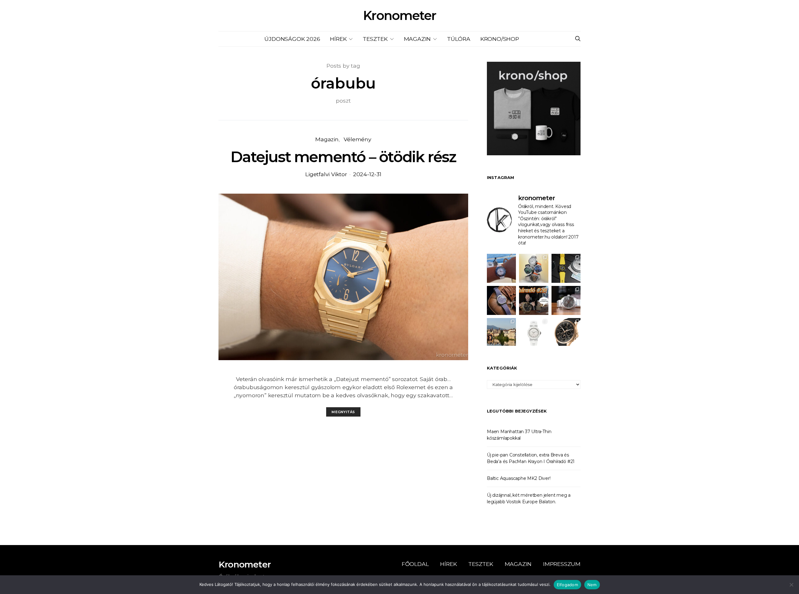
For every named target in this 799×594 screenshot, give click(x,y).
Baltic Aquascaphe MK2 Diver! (518, 478)
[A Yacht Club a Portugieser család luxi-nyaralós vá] (566, 332)
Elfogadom (567, 584)
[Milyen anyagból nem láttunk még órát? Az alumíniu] (533, 332)
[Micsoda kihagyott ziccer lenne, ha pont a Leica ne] (533, 268)
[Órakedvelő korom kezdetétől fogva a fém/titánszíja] (501, 268)
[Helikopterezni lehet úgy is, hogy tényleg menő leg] (566, 268)
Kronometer (399, 15)
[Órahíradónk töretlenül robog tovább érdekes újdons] (533, 300)
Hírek (338, 39)
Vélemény (357, 139)
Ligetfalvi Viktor (326, 174)
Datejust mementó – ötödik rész (343, 157)
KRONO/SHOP (499, 39)
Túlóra (458, 39)
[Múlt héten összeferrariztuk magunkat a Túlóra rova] (501, 332)
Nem (592, 584)
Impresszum (562, 564)
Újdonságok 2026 (292, 39)
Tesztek (375, 39)
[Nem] (791, 585)
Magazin (417, 39)
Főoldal (415, 564)
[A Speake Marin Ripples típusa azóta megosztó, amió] (501, 300)
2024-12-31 (367, 174)
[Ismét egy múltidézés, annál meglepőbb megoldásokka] (566, 300)
